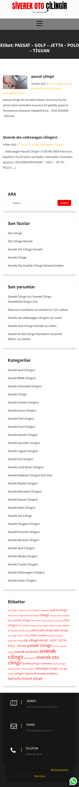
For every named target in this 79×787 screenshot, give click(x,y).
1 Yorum (23, 144)
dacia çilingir (47, 620)
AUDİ (10, 615)
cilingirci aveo (56, 615)
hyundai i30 (16, 630)
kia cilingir (12, 635)
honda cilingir (42, 625)
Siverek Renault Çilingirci (23, 540)
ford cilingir (59, 620)
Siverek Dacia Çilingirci (22, 410)
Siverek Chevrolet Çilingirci (25, 386)
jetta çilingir (61, 630)
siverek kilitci (29, 658)
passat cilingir (39, 645)
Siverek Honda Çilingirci (23, 435)
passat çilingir (42, 76)
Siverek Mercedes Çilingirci (25, 491)
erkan (53, 326)
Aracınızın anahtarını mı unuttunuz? (31, 310)
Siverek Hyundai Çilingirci (24, 443)
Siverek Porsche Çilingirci (24, 532)
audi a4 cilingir (58, 610)
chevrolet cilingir (31, 615)
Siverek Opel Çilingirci (21, 508)
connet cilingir (21, 620)
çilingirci (20, 673)
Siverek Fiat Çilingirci (21, 419)
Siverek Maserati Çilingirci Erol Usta (30, 475)
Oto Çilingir (15, 233)
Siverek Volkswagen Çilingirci (47, 144)
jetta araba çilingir (42, 630)
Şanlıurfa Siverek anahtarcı (42, 673)
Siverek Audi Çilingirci (21, 370)
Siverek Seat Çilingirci (21, 548)
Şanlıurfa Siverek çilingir (25, 678)
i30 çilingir (25, 630)
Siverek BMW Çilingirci (22, 378)
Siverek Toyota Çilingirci (23, 564)
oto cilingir (31, 640)
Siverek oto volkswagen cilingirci (30, 137)
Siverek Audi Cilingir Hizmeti (26, 326)
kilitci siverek (38, 635)
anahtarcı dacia (25, 610)
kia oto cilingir (23, 635)
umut (58, 318)
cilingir (44, 615)
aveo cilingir (18, 615)
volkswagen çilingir (46, 668)
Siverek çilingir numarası (37, 663)
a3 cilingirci (13, 610)
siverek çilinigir (59, 663)
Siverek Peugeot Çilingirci (24, 524)
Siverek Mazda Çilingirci (23, 483)
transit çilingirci (27, 668)
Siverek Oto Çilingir (41, 88)
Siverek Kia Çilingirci (20, 459)
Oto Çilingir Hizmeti (20, 241)
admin (26, 339)
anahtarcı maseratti (40, 610)
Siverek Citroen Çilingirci (23, 402)
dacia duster (36, 620)
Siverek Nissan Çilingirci (23, 499)
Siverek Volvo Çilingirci (22, 580)
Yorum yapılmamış (59, 83)
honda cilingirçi (55, 625)
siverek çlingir (14, 668)
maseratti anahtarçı (55, 635)
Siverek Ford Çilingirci (21, 427)
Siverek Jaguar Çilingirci (23, 451)
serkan (63, 310)
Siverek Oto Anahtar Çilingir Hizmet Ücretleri (36, 265)
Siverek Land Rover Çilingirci (26, 467)
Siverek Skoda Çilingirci (22, 556)
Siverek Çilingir (17, 257)
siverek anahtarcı (27, 651)
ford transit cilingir (27, 625)
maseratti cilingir (15, 640)
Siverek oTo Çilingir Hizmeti (25, 249)
